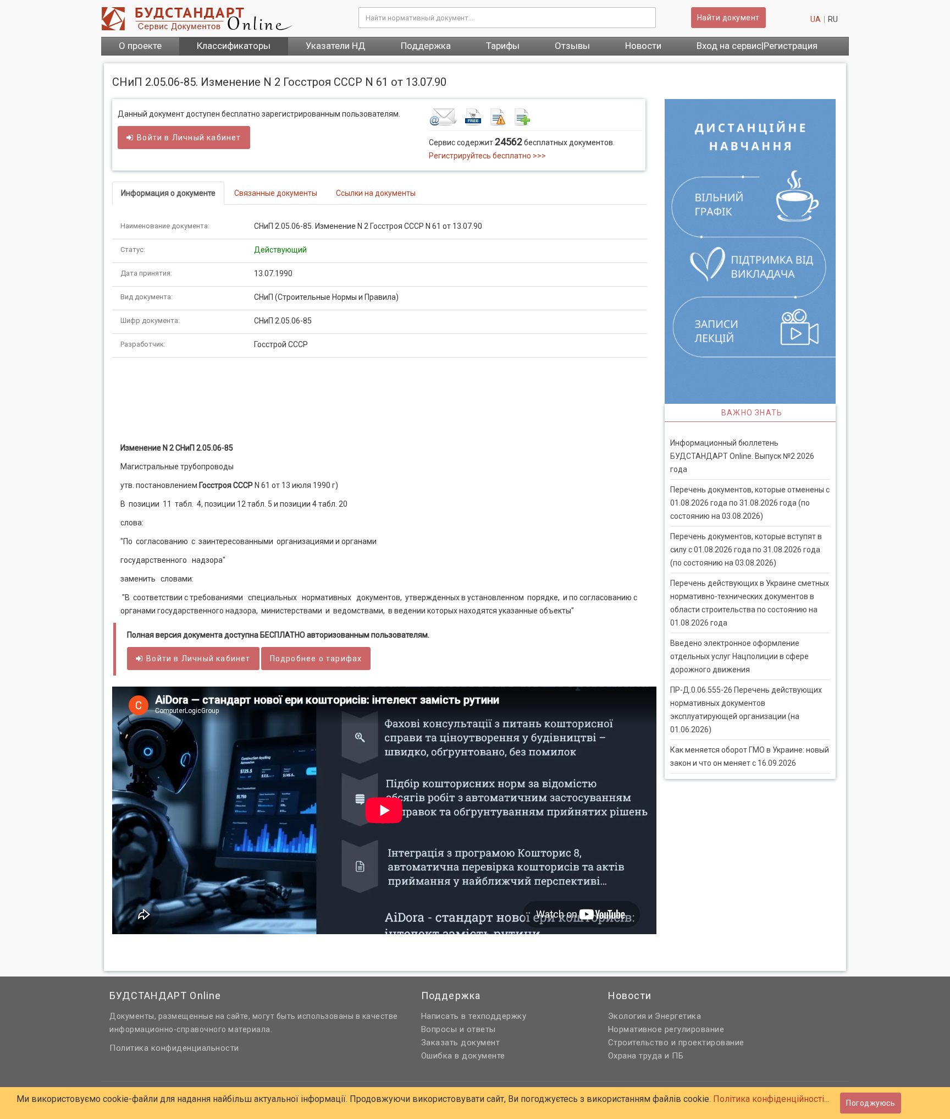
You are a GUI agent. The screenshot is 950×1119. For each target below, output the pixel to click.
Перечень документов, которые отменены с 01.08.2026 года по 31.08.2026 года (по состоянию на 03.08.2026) (750, 502)
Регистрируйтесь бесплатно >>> (487, 155)
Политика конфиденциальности (174, 1048)
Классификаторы (233, 45)
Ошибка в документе (463, 1056)
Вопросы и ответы (458, 1029)
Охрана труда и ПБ (646, 1056)
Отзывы (572, 45)
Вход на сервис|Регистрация (757, 45)
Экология (627, 1016)
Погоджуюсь (870, 1103)
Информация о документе (168, 193)
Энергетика (678, 1016)
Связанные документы (275, 193)
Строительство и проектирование (676, 1042)
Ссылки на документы (376, 193)
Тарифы (503, 45)
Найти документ (728, 17)
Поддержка (426, 45)
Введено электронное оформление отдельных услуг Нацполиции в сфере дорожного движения (739, 656)
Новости (643, 45)
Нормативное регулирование (666, 1029)
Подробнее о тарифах (316, 658)
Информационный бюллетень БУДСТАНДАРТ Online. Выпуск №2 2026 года (742, 456)
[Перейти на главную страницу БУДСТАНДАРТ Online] (221, 19)
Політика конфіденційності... (771, 1099)
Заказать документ (460, 1042)
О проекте (140, 45)
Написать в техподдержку (474, 1016)
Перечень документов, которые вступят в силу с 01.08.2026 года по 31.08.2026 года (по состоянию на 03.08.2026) (746, 549)
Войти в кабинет (189, 137)
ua (815, 19)
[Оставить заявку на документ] (536, 116)
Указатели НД (336, 45)
